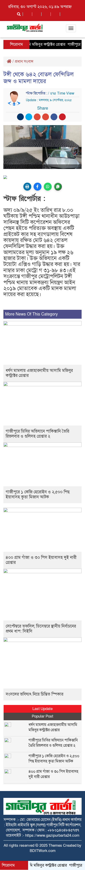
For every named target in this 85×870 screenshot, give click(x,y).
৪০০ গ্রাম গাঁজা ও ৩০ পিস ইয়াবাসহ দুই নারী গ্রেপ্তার (41, 560)
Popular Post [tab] (42, 716)
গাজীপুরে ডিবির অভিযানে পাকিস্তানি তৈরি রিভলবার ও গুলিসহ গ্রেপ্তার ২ (37, 433)
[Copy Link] (58, 187)
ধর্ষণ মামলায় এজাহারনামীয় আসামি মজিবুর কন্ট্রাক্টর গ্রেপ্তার (39, 373)
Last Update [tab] (42, 708)
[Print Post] (27, 187)
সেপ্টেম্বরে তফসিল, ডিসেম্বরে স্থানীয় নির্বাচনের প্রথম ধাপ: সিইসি (41, 628)
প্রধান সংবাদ (24, 61)
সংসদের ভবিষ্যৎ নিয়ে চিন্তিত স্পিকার (34, 694)
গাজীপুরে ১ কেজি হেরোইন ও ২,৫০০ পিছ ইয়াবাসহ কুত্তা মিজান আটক (38, 494)
